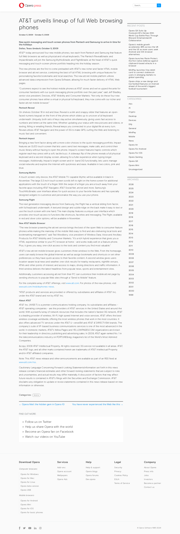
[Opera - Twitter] (24, 528)
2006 (131, 266)
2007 (131, 262)
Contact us (149, 487)
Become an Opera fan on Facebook (49, 431)
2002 (131, 283)
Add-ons (61, 467)
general (132, 128)
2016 (131, 225)
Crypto (132, 112)
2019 (131, 213)
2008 (131, 258)
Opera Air (133, 145)
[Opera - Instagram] (40, 528)
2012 (131, 242)
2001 (131, 287)
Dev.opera (90, 479)
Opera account (64, 471)
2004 (131, 274)
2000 (131, 291)
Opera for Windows (30, 474)
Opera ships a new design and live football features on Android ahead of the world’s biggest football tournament (144, 85)
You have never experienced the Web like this (97, 404)
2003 (131, 278)
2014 (131, 233)
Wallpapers (62, 475)
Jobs (146, 475)
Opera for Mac (27, 478)
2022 (131, 201)
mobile (36, 395)
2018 (131, 217)
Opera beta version (30, 486)
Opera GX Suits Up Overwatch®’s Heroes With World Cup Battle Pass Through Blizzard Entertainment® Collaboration (143, 35)
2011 (131, 246)
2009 (131, 254)
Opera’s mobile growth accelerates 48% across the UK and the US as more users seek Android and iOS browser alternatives (143, 49)
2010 (131, 250)
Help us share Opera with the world (49, 426)
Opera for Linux (28, 482)
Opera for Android (137, 149)
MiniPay (132, 132)
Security (118, 467)
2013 (131, 237)
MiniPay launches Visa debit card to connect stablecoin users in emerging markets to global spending (142, 73)
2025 (131, 188)
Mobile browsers (26, 495)
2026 (131, 184)
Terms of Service (122, 483)
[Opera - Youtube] (30, 528)
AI (130, 108)
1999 (131, 295)
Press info (148, 471)
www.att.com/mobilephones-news (36, 286)
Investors (148, 479)
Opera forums (92, 475)
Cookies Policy (121, 475)
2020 (131, 209)
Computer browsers (28, 469)
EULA (116, 479)
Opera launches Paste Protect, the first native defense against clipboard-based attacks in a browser (143, 62)
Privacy (117, 471)
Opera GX (133, 161)
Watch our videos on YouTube (45, 436)
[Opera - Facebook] (20, 528)
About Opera (150, 467)
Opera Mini (134, 165)
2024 (131, 192)
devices (132, 120)
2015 (131, 229)
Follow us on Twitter (38, 421)
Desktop (133, 116)
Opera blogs (91, 471)
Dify (130, 124)
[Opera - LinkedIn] (35, 528)
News (131, 141)
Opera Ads (62, 479)
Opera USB (26, 490)
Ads (130, 104)
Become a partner (152, 483)
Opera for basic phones (32, 512)
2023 (131, 197)
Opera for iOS (135, 153)
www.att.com (72, 283)
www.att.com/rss (27, 362)
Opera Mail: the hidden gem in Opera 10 (42, 404)
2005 (131, 270)
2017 (131, 221)
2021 (131, 205)
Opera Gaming (135, 157)
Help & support (93, 467)
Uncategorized (135, 169)
